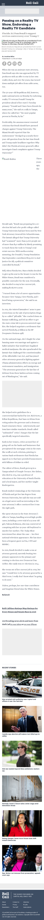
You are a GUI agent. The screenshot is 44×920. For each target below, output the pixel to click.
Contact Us (16, 902)
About (4, 902)
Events (4, 905)
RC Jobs (25, 905)
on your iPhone (30, 624)
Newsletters (5, 907)
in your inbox (15, 624)
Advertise (26, 902)
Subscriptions (27, 907)
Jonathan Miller (9, 56)
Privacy (15, 905)
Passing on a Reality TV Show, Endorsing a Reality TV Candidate (20, 24)
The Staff (15, 907)
